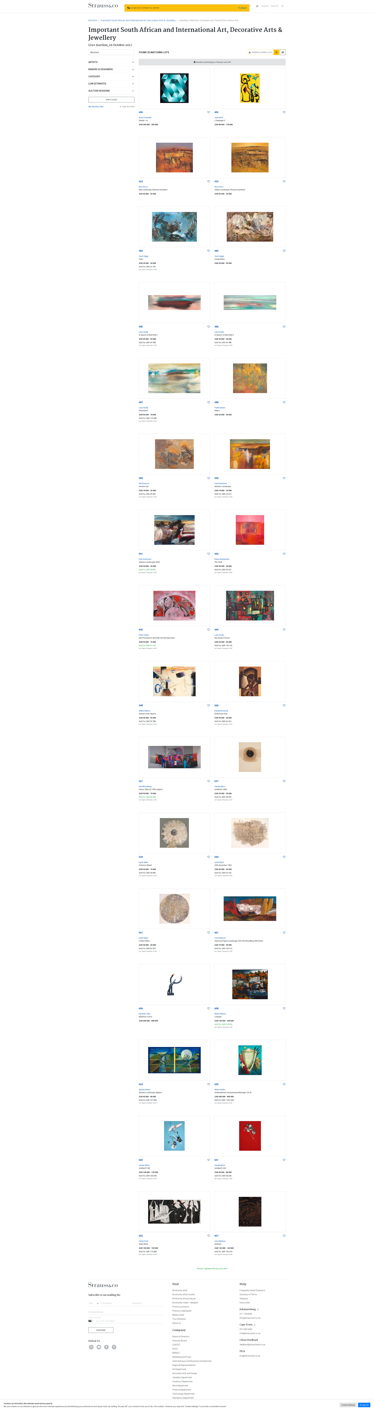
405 (216, 112)
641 (216, 1160)
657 (216, 1235)
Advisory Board (179, 1340)
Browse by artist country (183, 1294)
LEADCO (176, 1345)
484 (216, 251)
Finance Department (181, 1390)
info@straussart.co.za (250, 1318)
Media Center (178, 1315)
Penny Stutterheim (221, 559)
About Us (176, 1323)
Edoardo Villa (144, 1014)
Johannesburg (248, 1309)
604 (141, 1008)
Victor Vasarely (145, 117)
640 (141, 1160)
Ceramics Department (182, 1381)
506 (216, 705)
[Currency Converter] (257, 6)
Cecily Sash (143, 1241)
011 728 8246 (246, 1314)
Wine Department (180, 1385)
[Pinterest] (114, 1347)
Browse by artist (179, 1290)
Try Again (242, 8)
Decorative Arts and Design (184, 1373)
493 (141, 629)
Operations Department (183, 1398)
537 (216, 781)
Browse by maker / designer (185, 1302)
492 (216, 553)
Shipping (244, 1298)
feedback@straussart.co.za (252, 1344)
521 (141, 781)
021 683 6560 (246, 1329)
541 (141, 932)
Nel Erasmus (144, 483)
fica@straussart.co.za (250, 1356)
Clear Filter (128, 106)
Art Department (179, 1369)
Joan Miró (218, 117)
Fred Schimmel (220, 483)
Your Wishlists (179, 1319)
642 (141, 1235)
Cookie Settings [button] (348, 1405)
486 (216, 326)
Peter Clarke (144, 635)
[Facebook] (106, 1347)
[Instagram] (91, 1347)
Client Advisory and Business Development (191, 1361)
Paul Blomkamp (145, 786)
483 (141, 251)
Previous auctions (180, 1307)
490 (216, 478)
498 (141, 705)
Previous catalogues (181, 1311)
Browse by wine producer (184, 1298)
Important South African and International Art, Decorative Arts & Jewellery (138, 20)
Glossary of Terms (248, 1294)
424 (216, 181)
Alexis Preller (219, 1089)
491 (141, 553)
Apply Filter (111, 100)
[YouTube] (99, 1347)
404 (141, 112)
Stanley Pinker (144, 1089)
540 (216, 857)
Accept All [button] (364, 1405)
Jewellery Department (182, 1377)
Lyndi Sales (143, 862)
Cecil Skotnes (220, 938)
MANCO (176, 1353)
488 (216, 402)
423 (141, 181)
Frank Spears (219, 408)
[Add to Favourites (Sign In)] (208, 112)
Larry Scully (143, 332)
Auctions (92, 20)
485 (141, 326)
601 (216, 932)
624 (141, 1084)
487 (141, 402)
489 (141, 478)
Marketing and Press (181, 1357)
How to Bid (245, 1302)
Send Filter (97, 106)
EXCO (175, 1349)
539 (141, 857)
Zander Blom (219, 786)
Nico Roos (143, 187)
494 (216, 629)
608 (216, 1008)
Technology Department (183, 1394)
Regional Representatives (183, 1365)
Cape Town (246, 1325)
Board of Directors (180, 1336)
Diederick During (221, 711)
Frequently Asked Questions (252, 1290)
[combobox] (94, 1302)
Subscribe (100, 1330)
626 (216, 1084)
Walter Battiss (144, 711)
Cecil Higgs (143, 256)
